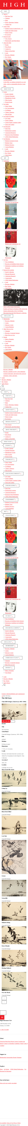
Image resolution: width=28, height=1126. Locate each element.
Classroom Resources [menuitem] (10, 132)
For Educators (7, 1071)
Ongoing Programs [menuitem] (9, 96)
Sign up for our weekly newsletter (8, 1083)
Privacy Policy (17, 1123)
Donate (15, 1057)
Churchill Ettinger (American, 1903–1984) (14, 701)
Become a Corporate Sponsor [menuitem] (12, 333)
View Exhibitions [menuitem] (9, 262)
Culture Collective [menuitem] (9, 112)
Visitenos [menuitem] (7, 18)
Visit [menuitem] (5, 11)
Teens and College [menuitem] (9, 124)
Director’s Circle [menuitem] (9, 325)
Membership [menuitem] (6, 319)
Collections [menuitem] (6, 161)
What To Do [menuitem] (7, 89)
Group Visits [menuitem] (6, 26)
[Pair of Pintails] (14, 935)
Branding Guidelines (14, 1043)
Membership (3, 1057)
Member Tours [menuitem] (8, 143)
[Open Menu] (2, 389)
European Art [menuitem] (8, 216)
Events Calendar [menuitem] (9, 94)
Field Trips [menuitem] (7, 128)
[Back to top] (3, 1012)
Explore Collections (6, 694)
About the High (4, 1041)
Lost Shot (4, 836)
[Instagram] (2, 1085)
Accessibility (3, 1123)
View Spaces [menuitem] (8, 38)
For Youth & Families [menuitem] (8, 116)
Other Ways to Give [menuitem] (8, 329)
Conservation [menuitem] (8, 278)
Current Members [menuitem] (9, 147)
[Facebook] (0, 1085)
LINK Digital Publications (17, 1069)
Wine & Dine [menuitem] (8, 114)
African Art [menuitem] (8, 174)
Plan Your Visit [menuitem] (9, 16)
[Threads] (14, 1114)
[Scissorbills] (14, 888)
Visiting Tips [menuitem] (8, 24)
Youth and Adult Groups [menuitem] (11, 30)
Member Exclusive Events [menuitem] (11, 140)
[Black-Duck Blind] (14, 801)
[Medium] (5, 1085)
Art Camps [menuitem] (7, 118)
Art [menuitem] (5, 158)
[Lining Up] (14, 779)
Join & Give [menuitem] (7, 315)
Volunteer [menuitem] (7, 331)
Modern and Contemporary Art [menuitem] (12, 244)
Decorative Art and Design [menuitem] (11, 202)
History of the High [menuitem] (10, 51)
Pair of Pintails (5, 946)
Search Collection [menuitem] (9, 272)
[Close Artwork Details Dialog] (13, 721)
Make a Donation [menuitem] (9, 339)
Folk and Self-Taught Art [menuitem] (11, 230)
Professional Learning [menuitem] (10, 130)
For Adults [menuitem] (6, 104)
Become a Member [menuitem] (9, 55)
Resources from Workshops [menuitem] (12, 134)
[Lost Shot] (14, 825)
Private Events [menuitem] (6, 36)
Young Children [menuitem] (9, 120)
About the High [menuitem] (7, 42)
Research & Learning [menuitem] (8, 270)
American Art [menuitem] (8, 188)
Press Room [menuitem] (8, 47)
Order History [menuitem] (8, 59)
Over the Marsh (6, 992)
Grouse (4, 876)
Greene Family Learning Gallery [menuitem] (13, 122)
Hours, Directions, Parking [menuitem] (11, 22)
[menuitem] (15, 48)
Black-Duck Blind (6, 811)
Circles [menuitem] (7, 323)
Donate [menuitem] (5, 337)
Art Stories (6, 1069)
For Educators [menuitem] (6, 126)
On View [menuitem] (5, 260)
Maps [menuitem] (6, 20)
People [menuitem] (6, 45)
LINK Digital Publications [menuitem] (11, 136)
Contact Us (6, 1043)
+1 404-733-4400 (4, 1029)
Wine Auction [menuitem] (8, 100)
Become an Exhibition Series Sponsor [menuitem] (14, 264)
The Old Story (7, 698)
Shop (1, 1069)
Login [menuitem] (6, 53)
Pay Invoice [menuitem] (8, 34)
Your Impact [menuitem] (8, 341)
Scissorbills (4, 898)
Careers (16, 1041)
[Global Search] (3, 386)
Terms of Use (10, 1123)
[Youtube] (7, 1085)
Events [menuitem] (5, 92)
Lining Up (4, 788)
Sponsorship (9, 1057)
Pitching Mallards (6, 968)
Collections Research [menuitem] (10, 276)
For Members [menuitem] (6, 139)
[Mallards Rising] (14, 911)
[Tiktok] (3, 1085)
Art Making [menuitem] (8, 110)
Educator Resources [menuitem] (10, 274)
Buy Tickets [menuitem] (8, 57)
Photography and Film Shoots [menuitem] (12, 40)
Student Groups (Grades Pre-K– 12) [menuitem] (14, 28)
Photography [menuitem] (8, 257)
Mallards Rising (6, 922)
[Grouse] (14, 857)
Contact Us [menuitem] (8, 49)
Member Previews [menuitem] (9, 145)
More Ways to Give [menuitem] (10, 335)
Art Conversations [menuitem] (9, 108)
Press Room (11, 1041)
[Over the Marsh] (14, 981)
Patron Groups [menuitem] (8, 32)
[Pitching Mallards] (14, 958)
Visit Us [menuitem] (5, 14)
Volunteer (19, 1057)
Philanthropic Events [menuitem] (10, 98)
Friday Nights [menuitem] (8, 106)
